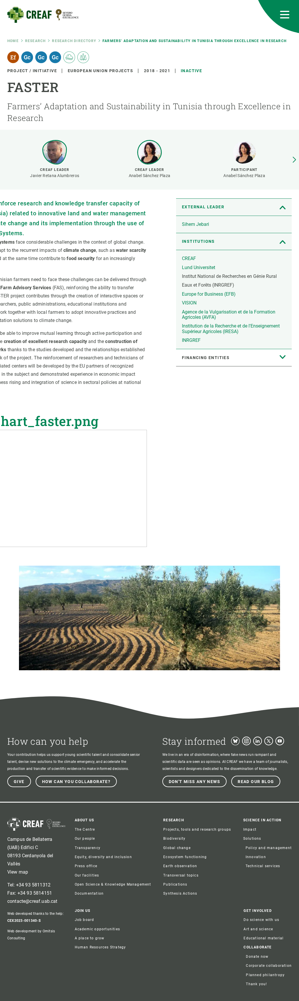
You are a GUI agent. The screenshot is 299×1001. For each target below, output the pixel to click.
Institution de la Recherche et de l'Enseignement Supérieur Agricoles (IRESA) (231, 328)
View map (17, 872)
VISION (189, 303)
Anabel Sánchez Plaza (150, 175)
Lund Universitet (198, 267)
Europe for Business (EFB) (209, 294)
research (35, 41)
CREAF (189, 258)
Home (13, 41)
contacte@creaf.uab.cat (32, 901)
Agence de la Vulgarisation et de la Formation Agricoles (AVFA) (228, 314)
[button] (294, 160)
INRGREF (191, 340)
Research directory (74, 41)
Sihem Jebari (195, 224)
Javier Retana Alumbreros (54, 175)
